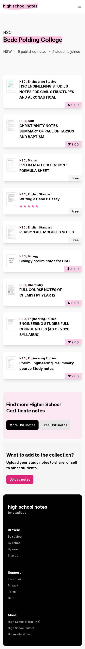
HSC (7, 32)
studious (19, 513)
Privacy (13, 585)
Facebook (15, 579)
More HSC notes (22, 425)
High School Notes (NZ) (24, 621)
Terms (12, 591)
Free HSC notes (54, 425)
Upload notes (19, 479)
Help (11, 598)
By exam (13, 549)
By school (14, 543)
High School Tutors (21, 628)
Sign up (13, 555)
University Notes (19, 634)
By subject (15, 536)
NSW (7, 51)
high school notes (27, 507)
